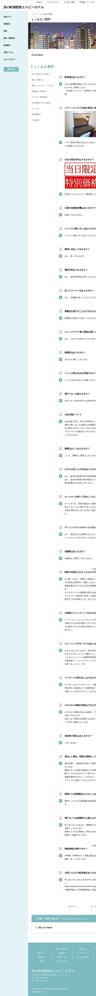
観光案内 (62, 953)
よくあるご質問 (83, 957)
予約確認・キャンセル (86, 2)
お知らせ (82, 949)
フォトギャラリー (83, 953)
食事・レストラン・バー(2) (42, 85)
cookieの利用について (39, 992)
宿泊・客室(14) (38, 80)
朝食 (41, 961)
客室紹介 (41, 957)
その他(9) (35, 120)
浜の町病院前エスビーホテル (53, 971)
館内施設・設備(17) (39, 91)
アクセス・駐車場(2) (40, 97)
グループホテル (62, 961)
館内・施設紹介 (62, 949)
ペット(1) (35, 108)
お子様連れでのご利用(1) (41, 103)
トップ (41, 949)
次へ (92, 906)
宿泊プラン (41, 953)
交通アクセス (62, 957)
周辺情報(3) (36, 114)
